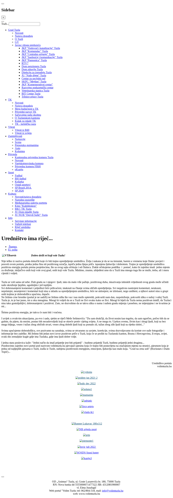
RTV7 (25, 63)
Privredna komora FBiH (28, 166)
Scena (18, 142)
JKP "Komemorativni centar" (37, 84)
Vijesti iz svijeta (23, 133)
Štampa (12, 246)
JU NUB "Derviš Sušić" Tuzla (31, 215)
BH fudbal (20, 178)
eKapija (19, 169)
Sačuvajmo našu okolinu (28, 114)
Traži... (5, 23)
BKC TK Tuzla (23, 208)
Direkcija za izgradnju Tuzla (37, 72)
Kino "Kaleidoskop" (26, 205)
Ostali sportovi (22, 184)
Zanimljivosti (15, 136)
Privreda (12, 154)
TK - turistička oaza (25, 124)
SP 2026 (19, 190)
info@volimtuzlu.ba (112, 490)
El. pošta (12, 249)
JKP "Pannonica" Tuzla (34, 60)
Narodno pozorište (25, 199)
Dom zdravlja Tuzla (32, 69)
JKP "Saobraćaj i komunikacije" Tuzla (42, 57)
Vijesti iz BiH (22, 130)
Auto (17, 148)
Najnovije (20, 139)
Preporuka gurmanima (27, 145)
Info (10, 218)
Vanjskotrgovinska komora (29, 163)
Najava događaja (24, 36)
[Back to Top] (2, 476)
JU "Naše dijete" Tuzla (34, 75)
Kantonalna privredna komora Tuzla (34, 157)
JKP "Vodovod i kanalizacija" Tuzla (41, 48)
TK (10, 99)
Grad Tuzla (14, 29)
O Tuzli (19, 39)
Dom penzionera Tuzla (34, 66)
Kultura (12, 193)
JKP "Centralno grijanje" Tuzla (38, 54)
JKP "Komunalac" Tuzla (35, 51)
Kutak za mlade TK (25, 120)
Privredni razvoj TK (25, 111)
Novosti (19, 33)
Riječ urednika (22, 227)
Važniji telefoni (23, 224)
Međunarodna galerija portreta (31, 202)
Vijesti (11, 127)
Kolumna (20, 151)
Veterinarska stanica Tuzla (35, 90)
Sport (11, 172)
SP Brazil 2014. (23, 187)
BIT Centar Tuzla (31, 93)
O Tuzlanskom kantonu (27, 117)
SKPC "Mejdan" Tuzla (34, 81)
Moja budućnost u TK (27, 108)
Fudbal (18, 175)
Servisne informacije (26, 221)
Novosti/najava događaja (28, 196)
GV (17, 42)
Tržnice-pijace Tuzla (32, 96)
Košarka (19, 181)
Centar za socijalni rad (33, 78)
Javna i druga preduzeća (28, 45)
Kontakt (19, 230)
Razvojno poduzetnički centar (37, 87)
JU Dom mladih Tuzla (27, 211)
